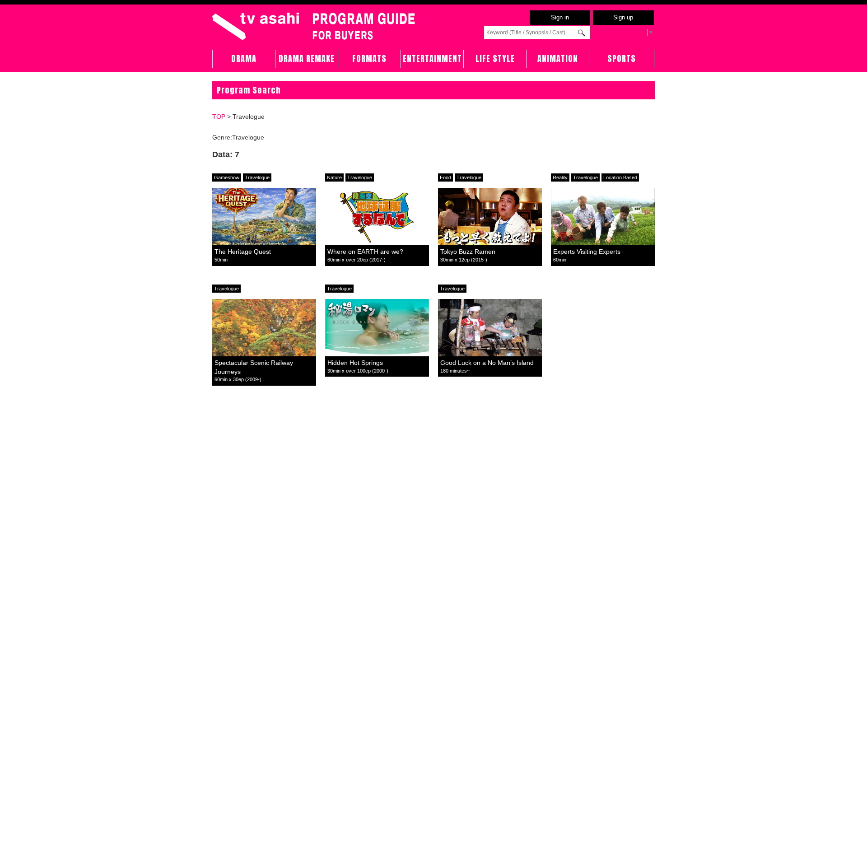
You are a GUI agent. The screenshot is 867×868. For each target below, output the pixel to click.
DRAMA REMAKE (307, 58)
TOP (218, 116)
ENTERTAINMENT (432, 58)
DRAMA (243, 58)
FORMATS (369, 58)
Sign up (623, 17)
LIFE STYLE (495, 58)
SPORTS (621, 58)
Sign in (560, 17)
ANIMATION (557, 58)
